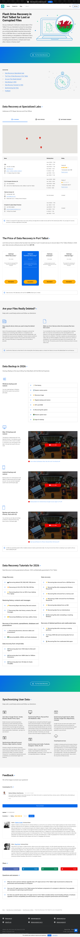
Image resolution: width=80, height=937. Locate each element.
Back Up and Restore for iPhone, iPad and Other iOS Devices (44, 542)
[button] (40, 138)
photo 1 (8, 171)
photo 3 (16, 171)
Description (11, 281)
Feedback (7, 91)
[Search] (70, 6)
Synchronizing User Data (12, 88)
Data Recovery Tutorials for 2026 (14, 85)
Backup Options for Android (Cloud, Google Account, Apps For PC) (45, 501)
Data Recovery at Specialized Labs (14, 73)
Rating (12, 816)
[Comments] (13, 787)
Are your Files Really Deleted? (13, 79)
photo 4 (20, 171)
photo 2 (12, 171)
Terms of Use (67, 929)
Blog (21, 6)
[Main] (2, 6)
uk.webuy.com (9, 168)
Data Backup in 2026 (10, 82)
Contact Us (14, 6)
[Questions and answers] (19, 875)
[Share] (7, 863)
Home (8, 6)
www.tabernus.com (11, 196)
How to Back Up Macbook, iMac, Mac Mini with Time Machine (44, 461)
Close (49, 935)
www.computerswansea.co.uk (13, 209)
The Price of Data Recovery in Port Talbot (16, 76)
